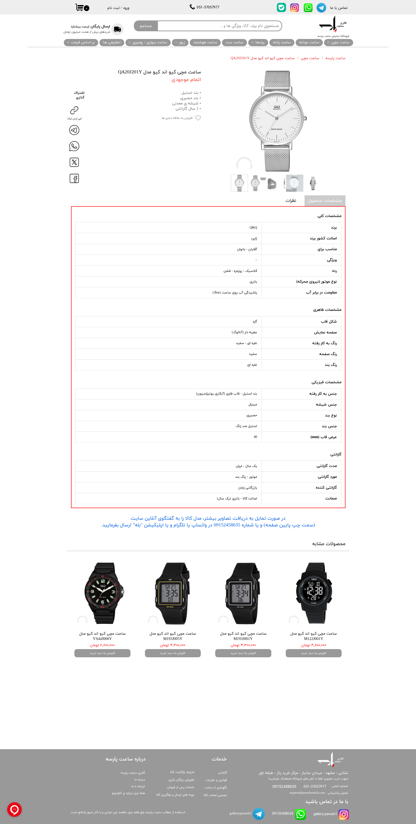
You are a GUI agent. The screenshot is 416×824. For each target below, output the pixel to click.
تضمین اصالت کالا (215, 795)
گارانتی (222, 773)
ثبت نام (113, 8)
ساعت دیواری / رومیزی (150, 42)
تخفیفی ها (112, 42)
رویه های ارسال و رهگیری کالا (175, 795)
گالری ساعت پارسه (133, 773)
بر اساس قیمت (83, 42)
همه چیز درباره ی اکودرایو (128, 793)
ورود (126, 8)
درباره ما (140, 780)
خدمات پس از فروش (180, 787)
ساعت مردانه (309, 42)
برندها (260, 42)
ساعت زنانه (282, 42)
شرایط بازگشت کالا (182, 772)
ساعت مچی (340, 42)
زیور (182, 42)
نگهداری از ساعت (216, 788)
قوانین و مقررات (216, 780)
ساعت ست (234, 42)
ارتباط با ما (138, 786)
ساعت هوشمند (205, 42)
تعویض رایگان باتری (181, 780)
